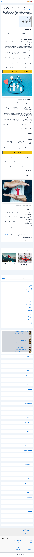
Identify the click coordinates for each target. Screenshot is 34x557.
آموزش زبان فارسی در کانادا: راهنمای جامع (9, 263)
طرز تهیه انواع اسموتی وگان (29, 455)
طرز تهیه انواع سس (30, 478)
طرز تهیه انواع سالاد (30, 511)
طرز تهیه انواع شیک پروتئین (29, 394)
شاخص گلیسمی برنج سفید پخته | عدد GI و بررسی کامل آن (21, 336)
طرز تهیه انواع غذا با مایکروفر (28, 483)
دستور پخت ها (26, 529)
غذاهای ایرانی (30, 301)
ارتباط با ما (26, 533)
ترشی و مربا (30, 288)
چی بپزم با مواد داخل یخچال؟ (17, 540)
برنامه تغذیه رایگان (17, 538)
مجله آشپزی (29, 544)
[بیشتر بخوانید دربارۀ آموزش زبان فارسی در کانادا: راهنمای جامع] (9, 257)
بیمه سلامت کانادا (28, 18)
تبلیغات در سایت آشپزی (29, 540)
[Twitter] (6, 538)
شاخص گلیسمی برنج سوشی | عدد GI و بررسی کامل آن (22, 345)
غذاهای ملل (30, 307)
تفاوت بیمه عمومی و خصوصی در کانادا (26, 22)
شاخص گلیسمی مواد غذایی (28, 300)
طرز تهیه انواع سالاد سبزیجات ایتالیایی (27, 520)
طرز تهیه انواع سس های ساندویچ (28, 450)
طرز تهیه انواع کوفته (29, 492)
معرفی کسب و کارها (29, 538)
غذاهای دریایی (30, 303)
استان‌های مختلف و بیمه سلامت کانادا (26, 21)
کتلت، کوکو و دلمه (29, 325)
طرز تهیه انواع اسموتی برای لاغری (28, 464)
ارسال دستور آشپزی (29, 542)
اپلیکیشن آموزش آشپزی (7, 234)
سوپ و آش (30, 298)
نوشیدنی (31, 313)
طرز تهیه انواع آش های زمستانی (28, 445)
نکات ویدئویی (30, 316)
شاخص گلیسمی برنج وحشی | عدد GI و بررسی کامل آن (22, 349)
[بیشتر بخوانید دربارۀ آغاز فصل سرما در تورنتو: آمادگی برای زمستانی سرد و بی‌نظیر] (25, 257)
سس (31, 297)
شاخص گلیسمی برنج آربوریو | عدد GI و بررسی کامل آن (22, 340)
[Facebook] (7, 538)
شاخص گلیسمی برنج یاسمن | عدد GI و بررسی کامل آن (21, 342)
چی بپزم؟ (26, 532)
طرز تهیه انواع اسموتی (29, 356)
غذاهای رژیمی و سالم (29, 304)
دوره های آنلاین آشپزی (26, 530)
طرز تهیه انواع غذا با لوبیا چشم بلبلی (28, 375)
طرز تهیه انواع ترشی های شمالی (28, 361)
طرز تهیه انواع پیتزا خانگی (29, 516)
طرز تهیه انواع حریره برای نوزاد (28, 403)
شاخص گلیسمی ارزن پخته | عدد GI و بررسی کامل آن (22, 351)
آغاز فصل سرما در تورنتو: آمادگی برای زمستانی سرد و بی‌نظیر (26, 265)
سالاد (31, 294)
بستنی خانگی (30, 286)
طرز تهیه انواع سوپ (29, 365)
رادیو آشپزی (28, 232)
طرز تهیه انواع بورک (30, 408)
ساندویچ (31, 295)
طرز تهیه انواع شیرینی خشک (29, 370)
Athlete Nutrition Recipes (17, 549)
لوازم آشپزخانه (30, 310)
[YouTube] (2, 538)
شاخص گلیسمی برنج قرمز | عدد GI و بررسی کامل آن (22, 347)
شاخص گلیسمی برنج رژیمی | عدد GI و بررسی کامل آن (22, 338)
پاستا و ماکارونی (30, 319)
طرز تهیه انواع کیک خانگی (29, 473)
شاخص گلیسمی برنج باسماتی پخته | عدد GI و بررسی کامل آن (21, 331)
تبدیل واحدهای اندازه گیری (17, 542)
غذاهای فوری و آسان (29, 305)
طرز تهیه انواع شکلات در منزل (28, 487)
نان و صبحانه (30, 311)
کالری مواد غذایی (30, 323)
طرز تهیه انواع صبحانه (29, 426)
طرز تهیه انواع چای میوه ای (29, 412)
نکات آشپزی (30, 314)
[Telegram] (3, 538)
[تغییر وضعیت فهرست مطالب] (30, 17)
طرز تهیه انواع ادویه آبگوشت (29, 506)
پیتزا (31, 320)
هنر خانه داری (30, 317)
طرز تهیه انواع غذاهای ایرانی (29, 469)
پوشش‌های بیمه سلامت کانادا (26, 20)
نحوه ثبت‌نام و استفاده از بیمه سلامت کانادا (25, 23)
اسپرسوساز (29, 549)
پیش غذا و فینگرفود (29, 322)
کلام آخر (29, 25)
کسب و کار (30, 326)
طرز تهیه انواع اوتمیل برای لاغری (28, 398)
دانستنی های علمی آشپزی (28, 289)
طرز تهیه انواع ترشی (30, 459)
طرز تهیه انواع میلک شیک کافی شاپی (28, 436)
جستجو (4, 278)
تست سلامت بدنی (17, 544)
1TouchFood (11, 554)
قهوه (29, 547)
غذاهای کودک (30, 308)
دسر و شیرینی (30, 291)
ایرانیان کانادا (30, 267)
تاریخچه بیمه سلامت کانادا (27, 19)
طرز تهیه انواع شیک (29, 417)
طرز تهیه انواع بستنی (29, 497)
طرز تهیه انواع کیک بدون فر (29, 389)
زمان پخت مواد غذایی (29, 292)
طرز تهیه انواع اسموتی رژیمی (29, 384)
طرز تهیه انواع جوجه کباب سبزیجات (28, 431)
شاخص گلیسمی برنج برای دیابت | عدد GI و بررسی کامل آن (21, 333)
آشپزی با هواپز (30, 283)
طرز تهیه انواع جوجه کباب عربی (28, 422)
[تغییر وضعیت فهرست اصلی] (2, 1)
